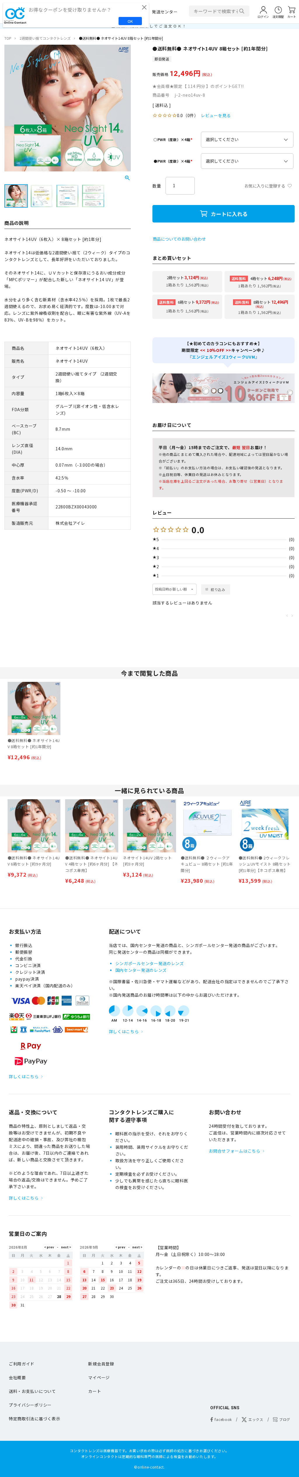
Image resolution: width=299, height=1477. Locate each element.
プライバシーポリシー (30, 1405)
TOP (7, 38)
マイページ (99, 1377)
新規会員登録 (101, 1364)
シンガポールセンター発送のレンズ (149, 963)
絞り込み (218, 589)
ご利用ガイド (21, 1364)
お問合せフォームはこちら (234, 1151)
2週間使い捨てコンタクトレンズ (45, 38)
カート (94, 1391)
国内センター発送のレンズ (141, 970)
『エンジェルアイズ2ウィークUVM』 (224, 357)
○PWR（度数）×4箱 (174, 139)
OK (130, 21)
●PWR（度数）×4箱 (174, 161)
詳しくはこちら (24, 1076)
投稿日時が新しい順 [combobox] (171, 589)
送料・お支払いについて (32, 1391)
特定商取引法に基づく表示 (34, 1419)
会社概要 (17, 1377)
